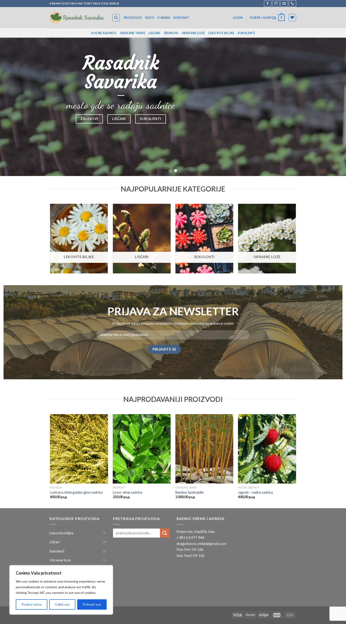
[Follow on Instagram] (276, 3)
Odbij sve (62, 604)
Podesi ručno (31, 604)
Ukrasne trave (132, 33)
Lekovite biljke (221, 33)
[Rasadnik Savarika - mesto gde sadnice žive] (77, 17)
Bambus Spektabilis (189, 492)
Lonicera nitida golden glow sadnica (76, 492)
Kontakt (181, 18)
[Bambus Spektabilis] (204, 449)
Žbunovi (171, 33)
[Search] (116, 17)
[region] (61, 590)
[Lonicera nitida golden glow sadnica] (79, 449)
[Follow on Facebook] (267, 3)
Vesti (149, 18)
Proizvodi (133, 18)
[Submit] (164, 533)
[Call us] (292, 3)
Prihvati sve (92, 604)
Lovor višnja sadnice (127, 492)
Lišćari (155, 33)
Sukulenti (246, 33)
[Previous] (13, 107)
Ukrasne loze (193, 33)
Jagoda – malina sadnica (255, 492)
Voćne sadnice (103, 33)
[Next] (333, 107)
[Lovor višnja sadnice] (142, 449)
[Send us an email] (284, 3)
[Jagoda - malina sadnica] (267, 449)
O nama (163, 18)
